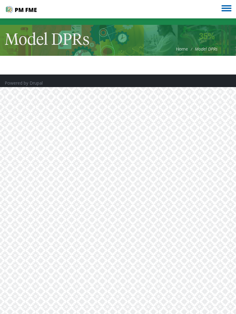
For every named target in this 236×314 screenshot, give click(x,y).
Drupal (36, 83)
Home (182, 49)
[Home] (21, 9)
